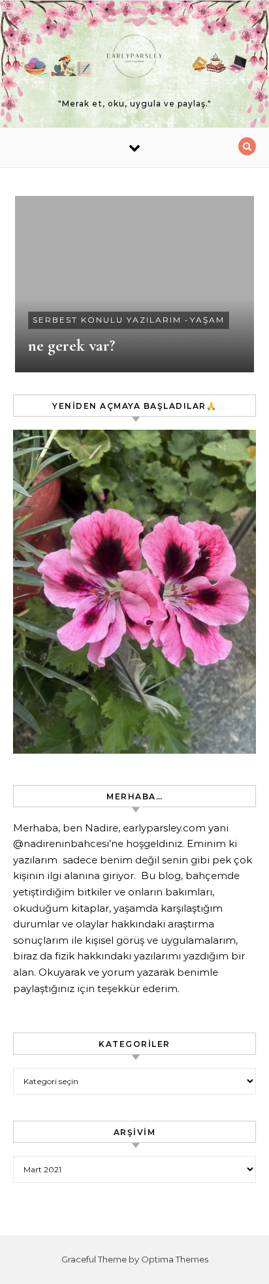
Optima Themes (174, 1259)
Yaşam (207, 320)
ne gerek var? (71, 345)
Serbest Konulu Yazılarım (107, 320)
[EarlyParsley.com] (134, 58)
